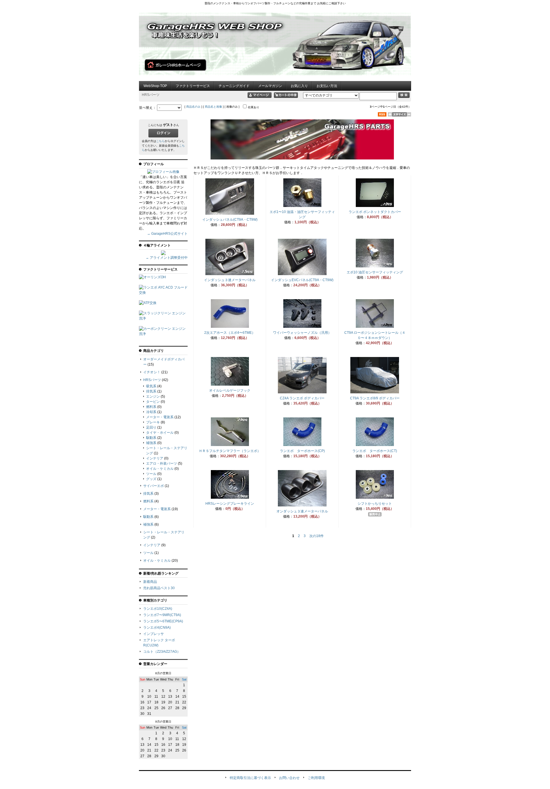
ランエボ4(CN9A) (157, 628)
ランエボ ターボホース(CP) (302, 451)
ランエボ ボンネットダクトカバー (375, 212)
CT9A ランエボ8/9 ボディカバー (375, 398)
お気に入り (299, 86)
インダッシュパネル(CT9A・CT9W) (230, 220)
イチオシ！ (151, 372)
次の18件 (316, 536)
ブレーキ (153, 422)
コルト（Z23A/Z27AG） (161, 652)
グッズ (151, 479)
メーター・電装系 (160, 417)
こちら (160, 141)
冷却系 (151, 412)
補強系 (151, 443)
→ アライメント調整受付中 (167, 258)
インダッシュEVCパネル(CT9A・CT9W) (302, 280)
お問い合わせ (289, 778)
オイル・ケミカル (160, 469)
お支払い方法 (327, 86)
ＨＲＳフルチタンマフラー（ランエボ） (230, 451)
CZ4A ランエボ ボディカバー (302, 398)
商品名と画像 (213, 106)
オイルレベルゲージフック (229, 390)
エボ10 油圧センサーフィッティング (375, 272)
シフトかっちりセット (375, 504)
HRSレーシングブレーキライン (229, 504)
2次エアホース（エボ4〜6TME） (229, 333)
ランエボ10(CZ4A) (157, 609)
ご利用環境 (316, 778)
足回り (151, 427)
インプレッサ (153, 634)
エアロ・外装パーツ (161, 463)
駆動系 (151, 438)
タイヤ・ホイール (160, 433)
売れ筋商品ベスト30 (159, 588)
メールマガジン (270, 86)
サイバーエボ (153, 486)
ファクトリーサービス (193, 86)
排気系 (151, 391)
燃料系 (151, 407)
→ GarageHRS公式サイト (167, 234)
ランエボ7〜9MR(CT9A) (162, 615)
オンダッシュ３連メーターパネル (302, 511)
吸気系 (151, 386)
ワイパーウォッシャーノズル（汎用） (302, 333)
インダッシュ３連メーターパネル (230, 280)
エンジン (153, 397)
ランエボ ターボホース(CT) (374, 451)
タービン (153, 402)
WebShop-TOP (155, 86)
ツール (151, 474)
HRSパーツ (152, 380)
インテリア (154, 458)
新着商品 (150, 582)
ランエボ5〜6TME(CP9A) (163, 621)
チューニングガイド (234, 86)
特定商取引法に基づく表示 (250, 778)
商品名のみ (193, 106)
